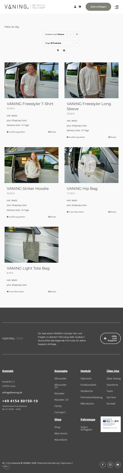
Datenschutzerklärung (48, 463)
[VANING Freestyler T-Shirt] (31, 80)
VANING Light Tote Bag (28, 268)
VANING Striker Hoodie (28, 188)
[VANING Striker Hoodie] (31, 165)
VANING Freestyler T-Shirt (30, 103)
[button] (6, 466)
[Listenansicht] (64, 50)
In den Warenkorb (76, 212)
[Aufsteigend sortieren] (77, 34)
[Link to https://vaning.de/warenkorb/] (79, 7)
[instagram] (110, 465)
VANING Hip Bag (82, 188)
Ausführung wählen (17, 132)
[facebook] (103, 465)
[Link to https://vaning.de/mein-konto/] (75, 7)
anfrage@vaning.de (12, 392)
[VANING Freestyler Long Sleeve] (91, 80)
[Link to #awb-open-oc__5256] (116, 7)
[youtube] (118, 465)
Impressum (66, 463)
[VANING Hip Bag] (91, 165)
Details (53, 132)
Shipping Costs (19, 120)
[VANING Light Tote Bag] (31, 245)
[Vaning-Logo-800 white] (12, 338)
